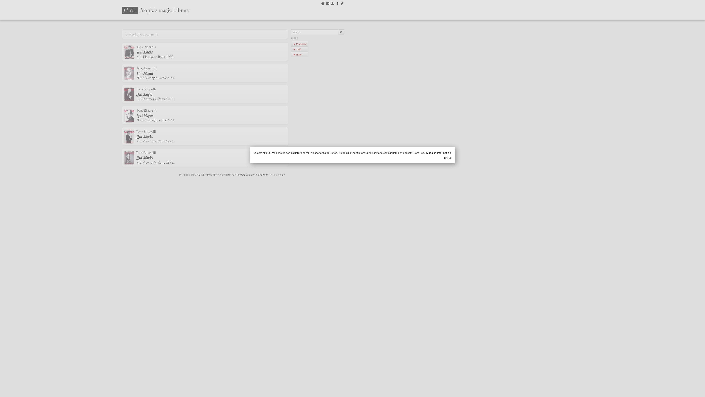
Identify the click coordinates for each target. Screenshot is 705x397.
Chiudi (447, 158)
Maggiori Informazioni (438, 153)
